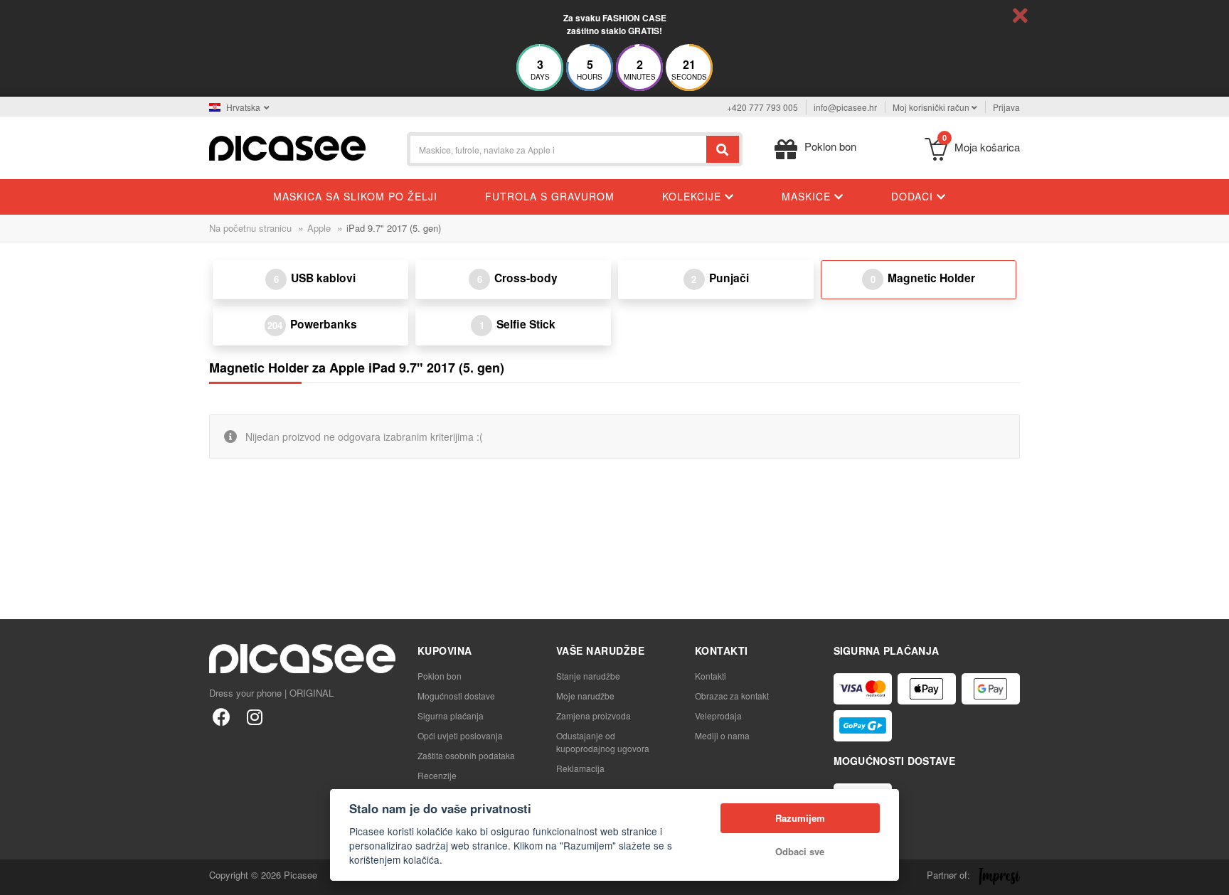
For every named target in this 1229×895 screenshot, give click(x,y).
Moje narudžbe (585, 696)
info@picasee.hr (845, 107)
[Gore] (18, 876)
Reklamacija (580, 768)
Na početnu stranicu (250, 228)
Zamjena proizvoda (593, 715)
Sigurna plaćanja (450, 715)
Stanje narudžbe (588, 676)
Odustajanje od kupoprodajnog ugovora (602, 741)
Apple (319, 228)
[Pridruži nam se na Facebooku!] (221, 716)
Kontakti (710, 676)
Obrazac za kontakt (732, 696)
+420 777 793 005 (762, 107)
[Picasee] (287, 147)
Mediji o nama (722, 735)
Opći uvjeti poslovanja (460, 735)
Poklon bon (439, 676)
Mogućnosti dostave (456, 696)
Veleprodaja (718, 715)
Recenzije (437, 775)
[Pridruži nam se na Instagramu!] (254, 716)
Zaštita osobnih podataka (466, 755)
